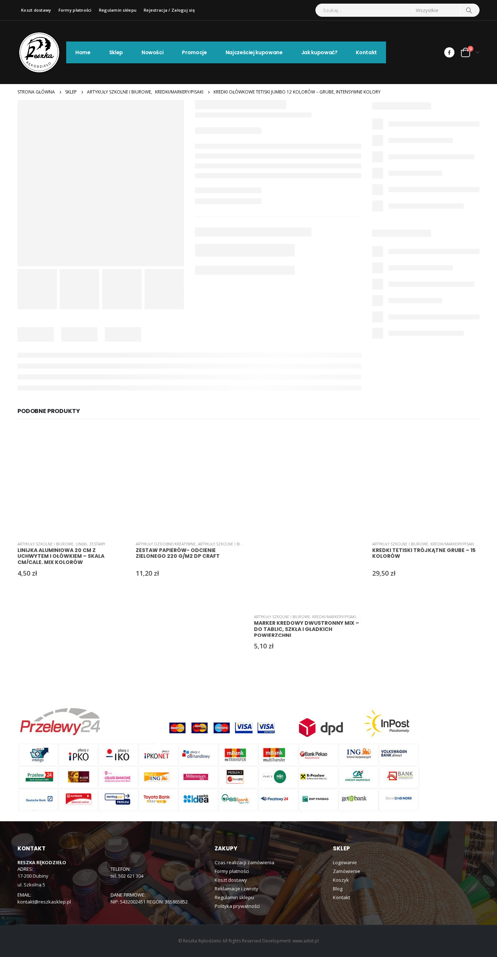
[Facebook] (449, 52)
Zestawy (97, 544)
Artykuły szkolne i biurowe (45, 544)
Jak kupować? (319, 52)
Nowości (153, 52)
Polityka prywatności (237, 906)
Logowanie (345, 862)
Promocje (194, 52)
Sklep (116, 52)
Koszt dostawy (36, 10)
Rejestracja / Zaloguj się (169, 10)
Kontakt (366, 52)
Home (83, 52)
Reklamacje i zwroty (236, 888)
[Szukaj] (469, 10)
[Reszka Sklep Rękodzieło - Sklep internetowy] (39, 52)
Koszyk (341, 880)
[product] (71, 481)
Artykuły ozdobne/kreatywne (166, 544)
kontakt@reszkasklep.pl (44, 901)
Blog (337, 888)
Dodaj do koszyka (112, 439)
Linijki (81, 544)
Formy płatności (75, 10)
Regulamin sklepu (117, 10)
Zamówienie (346, 871)
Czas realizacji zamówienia (244, 862)
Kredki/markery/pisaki (334, 616)
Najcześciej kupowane (254, 52)
